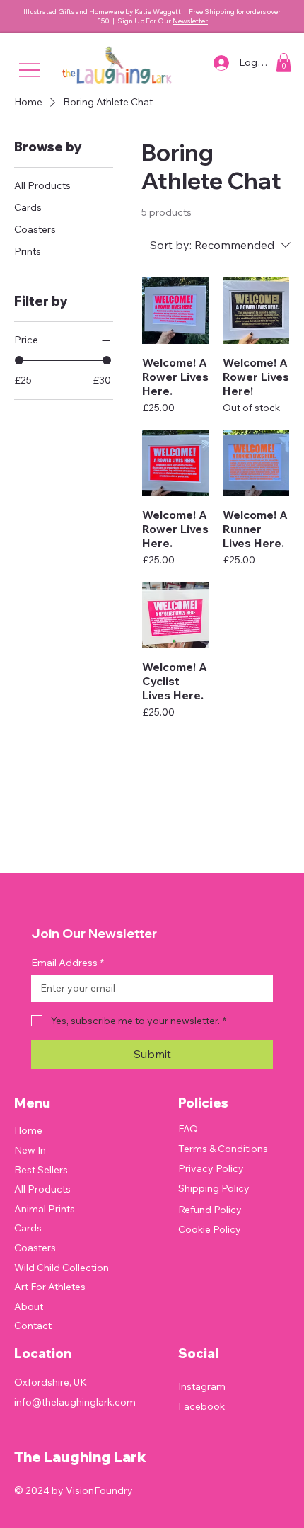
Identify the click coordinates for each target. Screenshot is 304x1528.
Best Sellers (41, 1170)
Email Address (67, 962)
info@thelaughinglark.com (75, 1402)
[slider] (19, 360)
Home (28, 1130)
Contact (33, 1325)
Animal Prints (44, 1208)
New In (30, 1150)
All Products (42, 1189)
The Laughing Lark (80, 1457)
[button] (283, 62)
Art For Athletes (50, 1286)
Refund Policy (210, 1209)
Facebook (201, 1406)
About (28, 1306)
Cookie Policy (209, 1229)
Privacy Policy (211, 1168)
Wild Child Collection (61, 1267)
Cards (28, 1228)
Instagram (202, 1386)
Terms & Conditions (223, 1148)
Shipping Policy (214, 1188)
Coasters (35, 1247)
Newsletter (190, 20)
